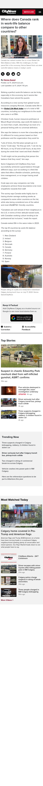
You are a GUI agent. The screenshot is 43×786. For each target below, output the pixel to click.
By (8, 80)
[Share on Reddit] (13, 74)
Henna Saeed (9, 80)
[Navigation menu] (40, 12)
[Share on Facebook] (8, 74)
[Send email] (18, 74)
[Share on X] (3, 74)
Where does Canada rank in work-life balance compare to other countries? (20, 25)
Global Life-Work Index (13, 108)
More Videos (6, 600)
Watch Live (29, 12)
